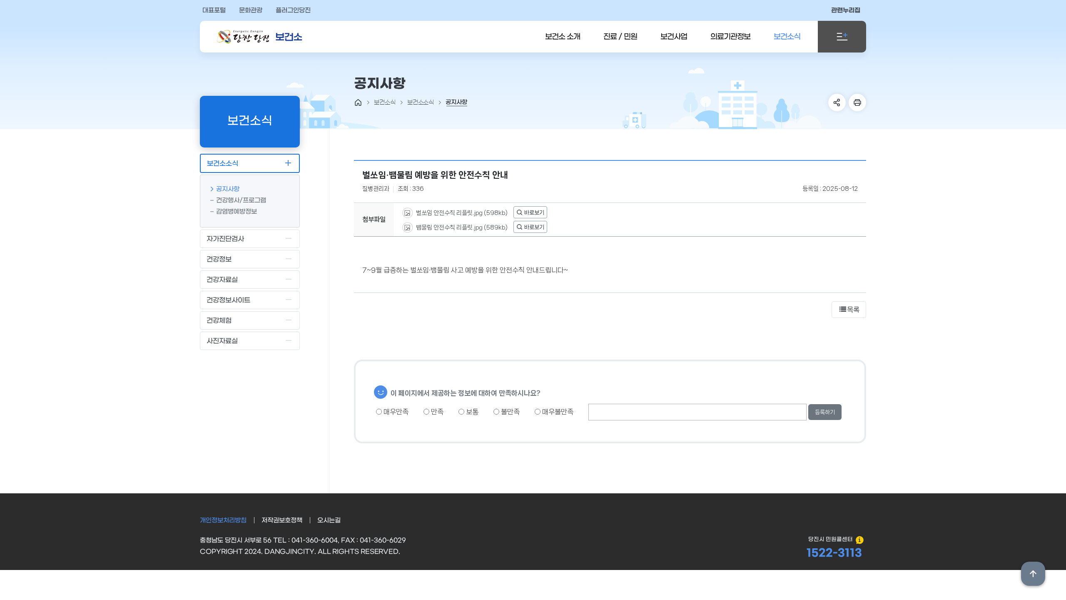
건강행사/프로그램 (241, 200)
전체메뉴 (841, 36)
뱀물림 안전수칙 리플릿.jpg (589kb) (461, 227)
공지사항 (227, 189)
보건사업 (673, 36)
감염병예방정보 (236, 211)
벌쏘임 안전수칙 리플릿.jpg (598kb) (461, 212)
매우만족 (395, 411)
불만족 (509, 411)
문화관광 (250, 10)
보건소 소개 (562, 36)
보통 (471, 411)
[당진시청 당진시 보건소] (259, 37)
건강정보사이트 (228, 300)
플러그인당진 (293, 10)
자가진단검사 (225, 239)
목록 (853, 309)
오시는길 (329, 520)
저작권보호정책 (282, 520)
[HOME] (358, 102)
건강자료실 (222, 280)
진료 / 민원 (620, 36)
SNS (837, 102)
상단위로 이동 (1033, 574)
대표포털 (214, 10)
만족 (436, 411)
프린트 (857, 102)
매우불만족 (556, 411)
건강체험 (219, 321)
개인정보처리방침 (223, 520)
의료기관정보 (730, 36)
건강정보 (219, 259)
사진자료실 (222, 341)
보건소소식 (222, 164)
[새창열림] (530, 212)
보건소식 (787, 36)
